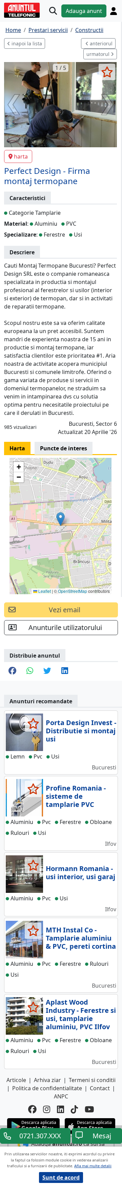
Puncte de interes (63, 448)
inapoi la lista (26, 43)
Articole (16, 1080)
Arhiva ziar (47, 1080)
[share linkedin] (65, 671)
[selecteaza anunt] (107, 72)
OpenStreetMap (72, 591)
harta (21, 156)
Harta (17, 448)
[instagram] (46, 1109)
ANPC (61, 1096)
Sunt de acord (61, 1177)
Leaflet (44, 591)
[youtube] (89, 1109)
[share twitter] (47, 671)
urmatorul (98, 54)
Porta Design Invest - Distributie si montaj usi (81, 731)
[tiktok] (74, 1109)
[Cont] (113, 11)
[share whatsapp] (30, 671)
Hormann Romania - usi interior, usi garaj (80, 872)
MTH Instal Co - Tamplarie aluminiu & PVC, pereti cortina (81, 938)
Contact (100, 1088)
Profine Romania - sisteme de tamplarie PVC (76, 796)
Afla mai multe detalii (92, 1165)
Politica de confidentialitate (47, 1088)
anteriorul (100, 43)
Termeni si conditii (92, 1080)
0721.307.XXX (40, 1135)
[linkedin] (60, 1109)
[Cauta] (53, 11)
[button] (60, 519)
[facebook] (32, 1109)
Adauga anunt (84, 11)
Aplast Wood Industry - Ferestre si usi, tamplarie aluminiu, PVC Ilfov (81, 1014)
